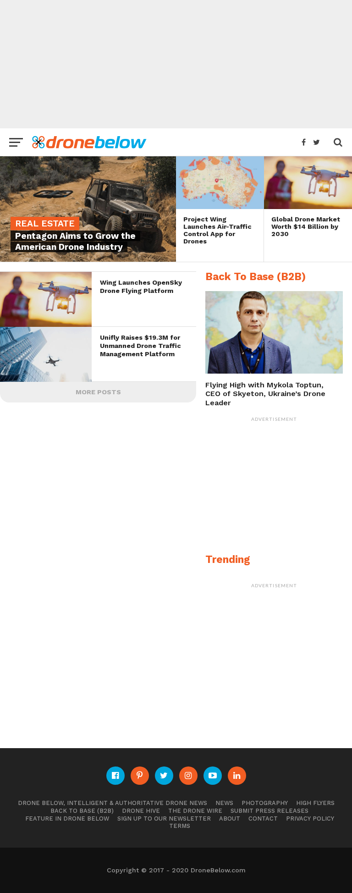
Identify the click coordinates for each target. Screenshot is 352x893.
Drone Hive (141, 810)
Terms (179, 825)
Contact (263, 818)
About (229, 818)
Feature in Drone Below (67, 818)
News (224, 802)
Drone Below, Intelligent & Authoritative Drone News (112, 802)
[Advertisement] (176, 64)
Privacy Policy (310, 818)
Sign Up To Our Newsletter (164, 818)
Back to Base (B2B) (82, 810)
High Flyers (315, 802)
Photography (265, 802)
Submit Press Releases (269, 810)
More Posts (98, 392)
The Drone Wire (195, 810)
